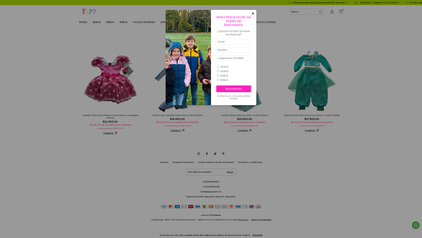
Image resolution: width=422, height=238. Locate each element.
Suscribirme (233, 88)
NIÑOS (224, 80)
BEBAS (224, 66)
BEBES (224, 71)
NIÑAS (224, 75)
